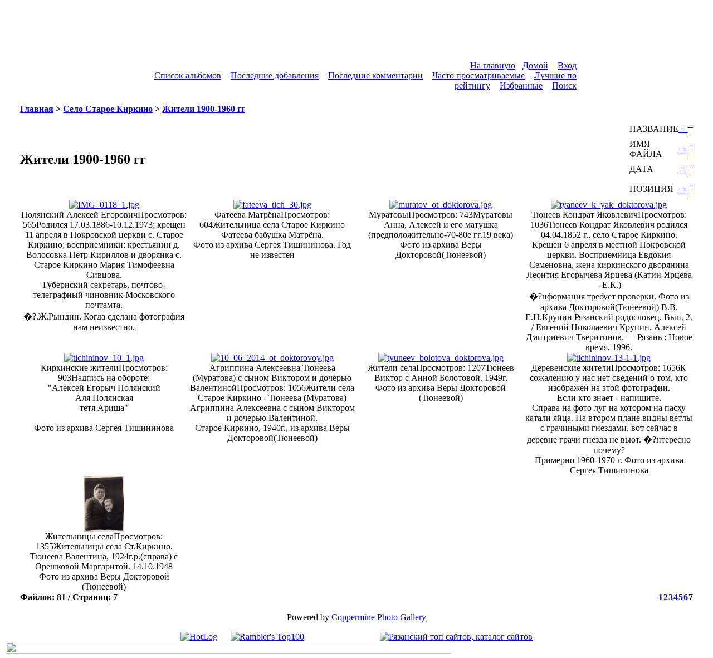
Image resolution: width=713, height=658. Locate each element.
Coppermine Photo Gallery (378, 617)
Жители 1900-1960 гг (203, 109)
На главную (492, 65)
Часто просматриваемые (478, 75)
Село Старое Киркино (108, 109)
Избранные (521, 85)
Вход (567, 65)
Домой (535, 65)
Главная (36, 109)
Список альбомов (187, 75)
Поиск (564, 85)
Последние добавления (275, 75)
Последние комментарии (375, 75)
